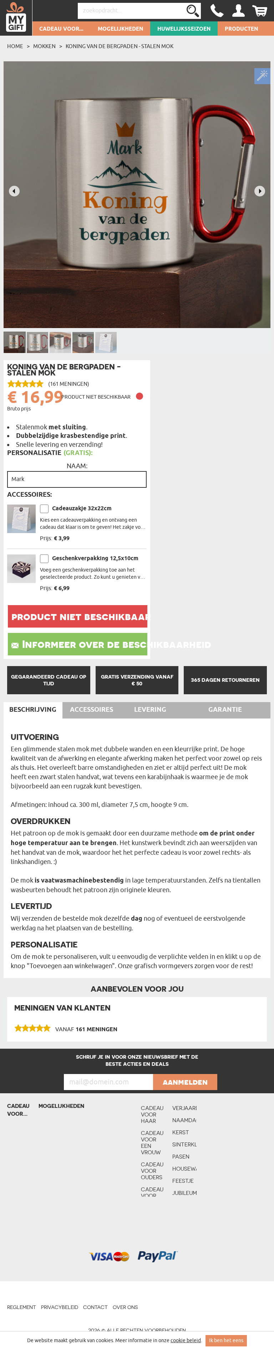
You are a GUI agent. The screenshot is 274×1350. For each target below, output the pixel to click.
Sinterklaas (184, 1144)
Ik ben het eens (226, 1341)
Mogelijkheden (120, 29)
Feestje (183, 1181)
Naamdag (184, 1120)
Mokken (44, 46)
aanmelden (185, 1082)
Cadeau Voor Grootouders (153, 1195)
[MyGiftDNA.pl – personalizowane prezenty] (16, 18)
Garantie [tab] (225, 710)
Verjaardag (184, 1108)
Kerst (180, 1132)
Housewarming (184, 1169)
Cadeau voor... (61, 29)
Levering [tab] (150, 710)
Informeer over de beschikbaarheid (84, 644)
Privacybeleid (59, 1307)
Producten (241, 29)
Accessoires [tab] (91, 710)
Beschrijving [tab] (32, 710)
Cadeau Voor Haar (152, 1114)
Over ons (125, 1307)
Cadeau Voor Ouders (152, 1170)
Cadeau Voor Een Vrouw (152, 1142)
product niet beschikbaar (79, 616)
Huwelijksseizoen (183, 29)
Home (15, 46)
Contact (95, 1307)
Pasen (180, 1157)
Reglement (21, 1307)
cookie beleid (186, 1341)
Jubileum (184, 1193)
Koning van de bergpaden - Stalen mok (119, 46)
